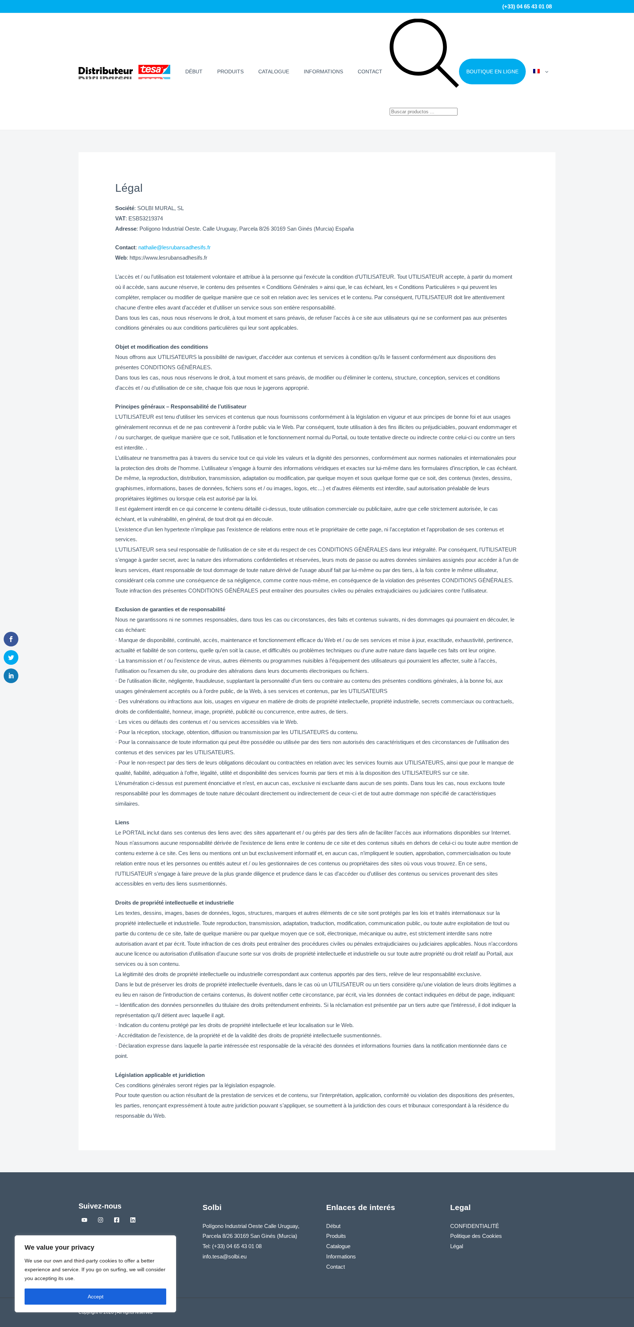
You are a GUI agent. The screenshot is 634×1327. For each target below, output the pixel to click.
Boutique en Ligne (492, 71)
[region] (95, 1273)
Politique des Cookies (476, 1236)
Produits (230, 71)
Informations (323, 71)
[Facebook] (117, 1220)
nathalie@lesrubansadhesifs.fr (174, 247)
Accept (95, 1296)
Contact (370, 71)
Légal (456, 1246)
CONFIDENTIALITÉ (474, 1226)
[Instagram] (100, 1220)
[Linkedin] (133, 1220)
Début (194, 71)
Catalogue (273, 71)
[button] (545, 71)
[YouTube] (84, 1220)
